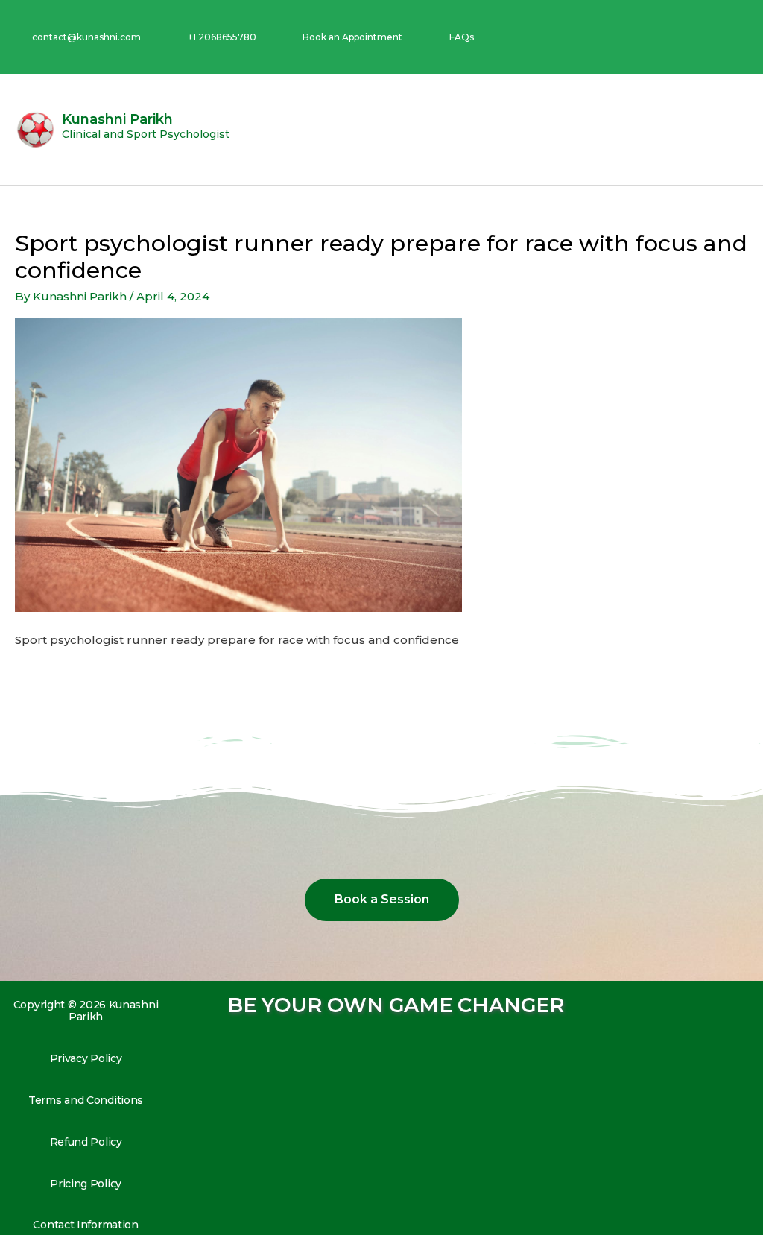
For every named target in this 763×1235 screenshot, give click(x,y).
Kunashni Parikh (117, 119)
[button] (737, 129)
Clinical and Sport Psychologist (145, 134)
